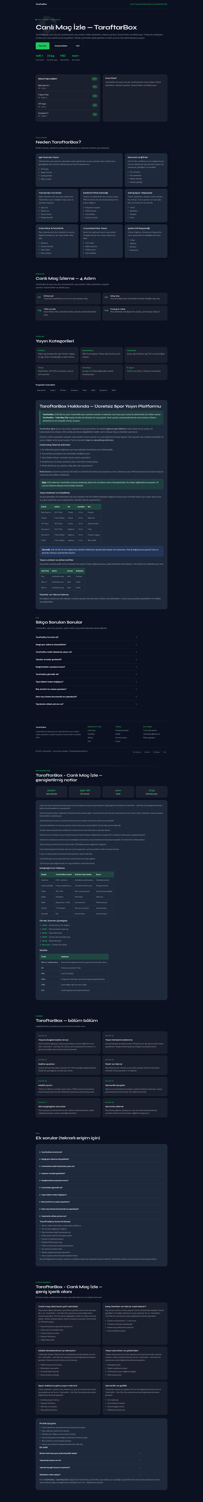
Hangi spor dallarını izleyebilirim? (55, 1159)
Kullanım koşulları (122, 730)
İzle (94, 87)
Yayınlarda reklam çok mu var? (54, 1216)
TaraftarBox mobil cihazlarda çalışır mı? (58, 1166)
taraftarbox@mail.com (151, 734)
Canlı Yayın (134, 4)
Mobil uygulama (149, 738)
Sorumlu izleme (121, 738)
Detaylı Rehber (61, 46)
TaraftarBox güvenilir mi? (52, 1187)
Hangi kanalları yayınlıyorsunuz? (54, 1180)
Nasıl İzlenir (153, 4)
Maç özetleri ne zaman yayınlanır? (55, 1202)
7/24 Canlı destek (150, 730)
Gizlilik (117, 734)
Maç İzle (42, 46)
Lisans (117, 741)
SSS (165, 4)
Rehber (161, 4)
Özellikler (143, 4)
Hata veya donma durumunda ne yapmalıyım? (60, 1209)
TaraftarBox (41, 4)
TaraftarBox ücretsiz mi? (51, 1152)
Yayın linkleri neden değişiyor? (54, 1195)
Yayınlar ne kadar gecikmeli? (53, 1173)
